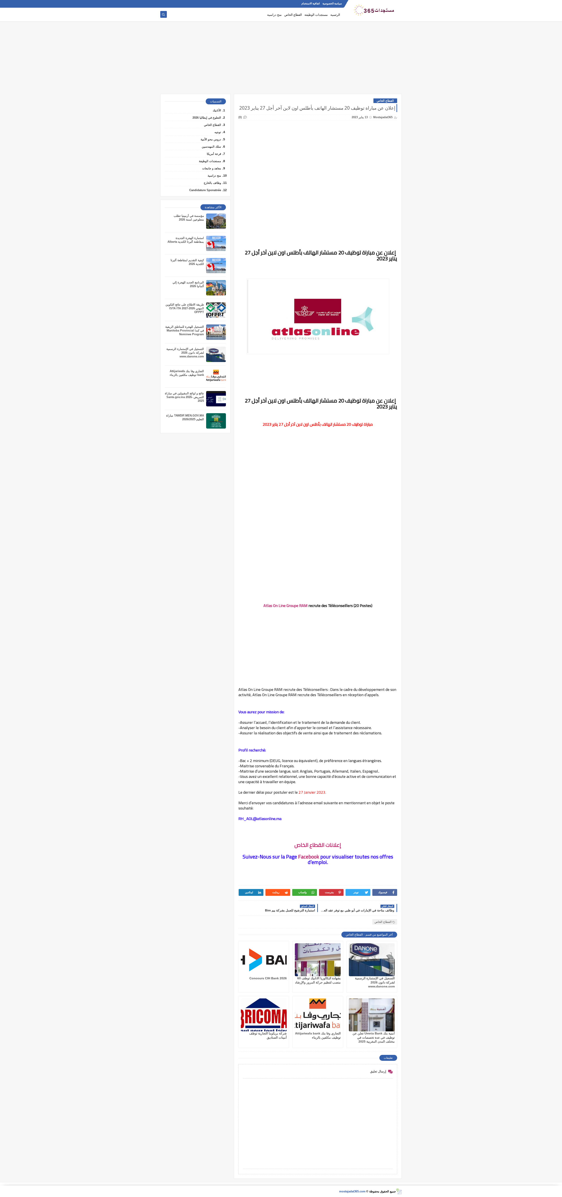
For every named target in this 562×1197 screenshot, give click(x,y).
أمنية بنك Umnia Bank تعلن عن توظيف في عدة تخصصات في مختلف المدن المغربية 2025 (374, 1037)
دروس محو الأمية (211, 139)
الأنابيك (217, 110)
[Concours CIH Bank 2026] (264, 959)
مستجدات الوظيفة (316, 15)
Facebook (308, 857)
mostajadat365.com (352, 1191)
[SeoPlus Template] (399, 1191)
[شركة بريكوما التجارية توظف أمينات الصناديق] (264, 1014)
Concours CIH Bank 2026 (268, 978)
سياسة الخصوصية (332, 3)
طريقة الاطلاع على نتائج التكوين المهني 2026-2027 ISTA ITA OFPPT (185, 308)
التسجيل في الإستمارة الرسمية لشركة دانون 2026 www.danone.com (375, 982)
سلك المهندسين (211, 146)
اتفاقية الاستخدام (310, 3)
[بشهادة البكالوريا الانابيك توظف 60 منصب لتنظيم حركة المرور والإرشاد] (318, 959)
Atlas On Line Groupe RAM (285, 605)
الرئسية (335, 15)
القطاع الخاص (293, 15)
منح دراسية (274, 15)
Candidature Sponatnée (205, 190)
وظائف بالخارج (212, 183)
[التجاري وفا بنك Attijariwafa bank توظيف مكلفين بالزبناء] (318, 1014)
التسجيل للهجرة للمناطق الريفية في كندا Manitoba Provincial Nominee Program (184, 330)
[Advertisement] (281, 60)
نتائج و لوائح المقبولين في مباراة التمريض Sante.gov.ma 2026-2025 (184, 397)
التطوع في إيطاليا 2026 (207, 117)
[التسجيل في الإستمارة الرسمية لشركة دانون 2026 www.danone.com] (372, 959)
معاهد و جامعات (211, 168)
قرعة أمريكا (214, 154)
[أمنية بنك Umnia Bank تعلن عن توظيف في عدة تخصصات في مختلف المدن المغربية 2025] (372, 1014)
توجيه (217, 132)
